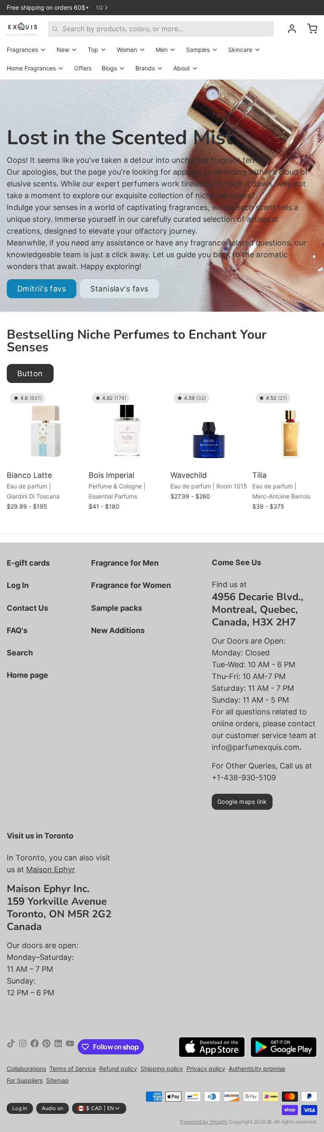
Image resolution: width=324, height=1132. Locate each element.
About (181, 68)
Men (161, 49)
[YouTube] (70, 1046)
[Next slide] (307, 402)
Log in (19, 1108)
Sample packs (116, 608)
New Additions (118, 630)
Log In (18, 585)
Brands (145, 68)
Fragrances (22, 49)
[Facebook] (34, 1046)
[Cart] (308, 29)
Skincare (240, 49)
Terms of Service (72, 1068)
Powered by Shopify (204, 1122)
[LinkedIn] (58, 1046)
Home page (27, 675)
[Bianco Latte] (45, 428)
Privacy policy (205, 1068)
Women (127, 49)
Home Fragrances (31, 68)
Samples (198, 49)
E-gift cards (28, 562)
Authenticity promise (257, 1068)
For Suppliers (25, 1080)
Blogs (109, 68)
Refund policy (118, 1068)
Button (30, 373)
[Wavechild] (209, 428)
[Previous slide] (281, 402)
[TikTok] (11, 1046)
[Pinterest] (46, 1046)
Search (20, 652)
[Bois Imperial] (127, 428)
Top (93, 49)
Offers (83, 68)
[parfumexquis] (22, 28)
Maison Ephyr (50, 869)
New (63, 49)
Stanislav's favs (119, 288)
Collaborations (26, 1068)
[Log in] (288, 29)
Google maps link (242, 801)
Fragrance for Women (131, 585)
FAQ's (17, 630)
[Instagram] (23, 1046)
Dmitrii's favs (41, 288)
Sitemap (57, 1080)
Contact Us (27, 608)
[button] (46, 455)
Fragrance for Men (125, 562)
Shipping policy (161, 1068)
